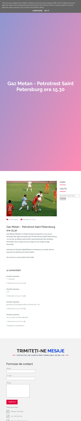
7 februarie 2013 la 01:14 (15, 321)
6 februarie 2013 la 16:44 (15, 283)
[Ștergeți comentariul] (25, 283)
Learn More (37, 11)
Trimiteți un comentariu (15, 326)
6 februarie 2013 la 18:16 (15, 309)
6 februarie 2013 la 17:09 (15, 296)
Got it (46, 11)
